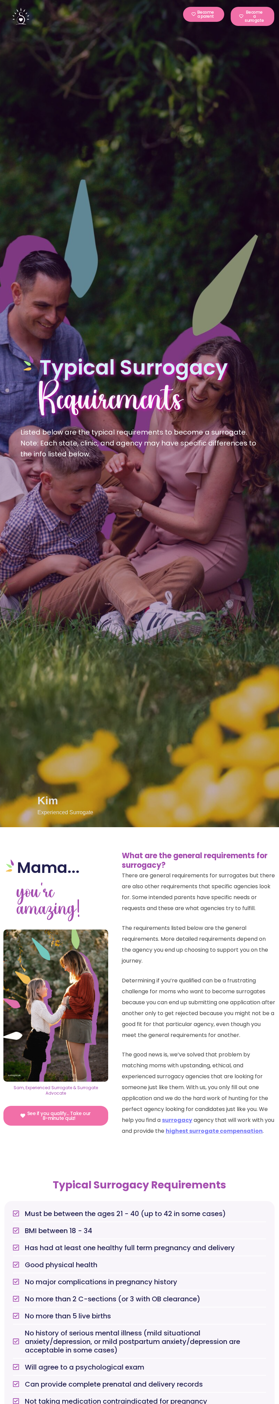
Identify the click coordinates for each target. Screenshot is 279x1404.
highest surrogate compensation (214, 1131)
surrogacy (177, 1120)
